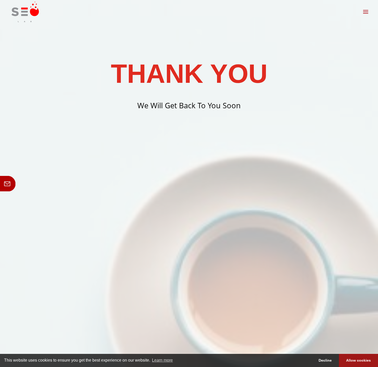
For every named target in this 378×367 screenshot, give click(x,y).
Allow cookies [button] (358, 360)
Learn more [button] (162, 360)
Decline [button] (325, 360)
